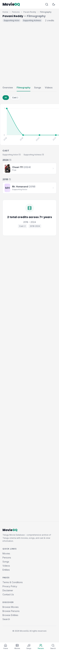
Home (5, 12)
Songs (37, 87)
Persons (16, 12)
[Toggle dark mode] (53, 4)
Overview (8, 87)
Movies (6, 553)
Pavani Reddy (29, 12)
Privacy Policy (10, 586)
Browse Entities (10, 615)
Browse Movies (11, 607)
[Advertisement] (29, 53)
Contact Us (8, 594)
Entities (6, 569)
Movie (11, 4)
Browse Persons (11, 611)
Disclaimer (8, 590)
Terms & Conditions (13, 582)
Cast (15, 97)
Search (6, 619)
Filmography (23, 87)
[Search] (47, 4)
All (6, 97)
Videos (49, 87)
